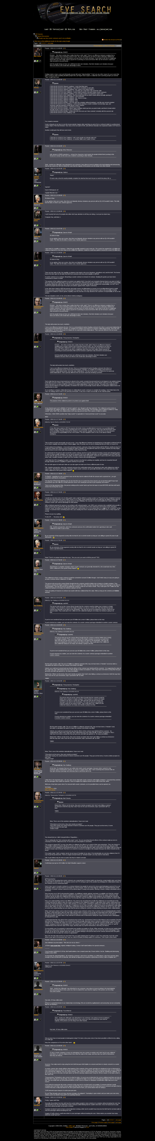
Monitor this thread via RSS (112, 39)
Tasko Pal (37, 236)
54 (64, 876)
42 (64, 419)
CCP (87, 1127)
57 (64, 981)
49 (64, 625)
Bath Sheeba (38, 689)
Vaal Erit (36, 1053)
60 (64, 1097)
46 (64, 540)
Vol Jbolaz (37, 769)
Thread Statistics (98, 45)
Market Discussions (43, 36)
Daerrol (36, 868)
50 (64, 681)
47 (64, 560)
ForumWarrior (38, 989)
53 (64, 860)
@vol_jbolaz (51, 790)
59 (64, 1045)
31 (64, 48)
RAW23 (36, 154)
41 (64, 394)
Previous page (103, 1122)
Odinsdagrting (49, 788)
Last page (118, 1122)
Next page (111, 1122)
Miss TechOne (38, 500)
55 (64, 939)
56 (64, 962)
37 (64, 228)
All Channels (39, 34)
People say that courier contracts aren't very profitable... (55, 38)
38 (64, 252)
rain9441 (36, 568)
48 (64, 597)
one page (50, 43)
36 (64, 211)
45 (64, 520)
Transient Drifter (37, 220)
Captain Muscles (36, 177)
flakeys (36, 481)
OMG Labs (72, 1126)
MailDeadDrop (38, 402)
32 (64, 79)
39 (64, 298)
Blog (46, 790)
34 (64, 168)
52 (64, 792)
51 (64, 761)
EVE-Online (69, 1127)
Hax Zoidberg (38, 605)
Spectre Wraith (38, 203)
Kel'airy (36, 87)
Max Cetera (37, 56)
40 (64, 334)
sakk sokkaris (38, 947)
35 (64, 195)
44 (64, 492)
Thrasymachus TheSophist (38, 307)
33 (64, 146)
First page (94, 1122)
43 (64, 473)
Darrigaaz (37, 1105)
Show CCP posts (110, 45)
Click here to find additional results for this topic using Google (52, 41)
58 (64, 1007)
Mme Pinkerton (38, 528)
